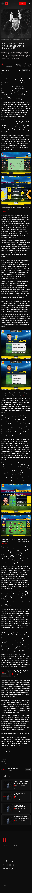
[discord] (13, 865)
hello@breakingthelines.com (12, 861)
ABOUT (5, 850)
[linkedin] (7, 865)
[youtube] (10, 865)
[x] (4, 865)
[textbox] (16, 412)
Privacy (16, 881)
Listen (25, 70)
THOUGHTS (13, 845)
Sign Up (22, 3)
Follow (28, 769)
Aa (20, 70)
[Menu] (30, 3)
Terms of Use (6, 881)
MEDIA (22, 845)
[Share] (30, 70)
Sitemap (14, 883)
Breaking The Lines (10, 64)
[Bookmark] (8, 70)
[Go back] (2, 3)
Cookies (25, 881)
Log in (15, 3)
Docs (22, 883)
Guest (4, 885)
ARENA (5, 845)
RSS (6, 883)
